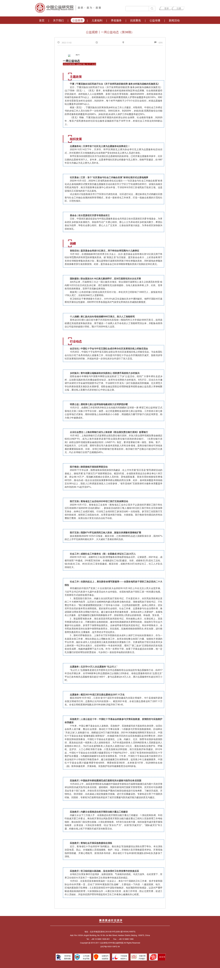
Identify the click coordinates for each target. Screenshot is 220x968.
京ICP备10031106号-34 (110, 946)
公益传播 (155, 20)
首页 (41, 20)
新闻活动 (174, 20)
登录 (166, 8)
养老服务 (116, 20)
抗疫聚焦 (135, 20)
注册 (179, 8)
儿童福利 (97, 20)
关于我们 (58, 20)
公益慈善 (77, 20)
